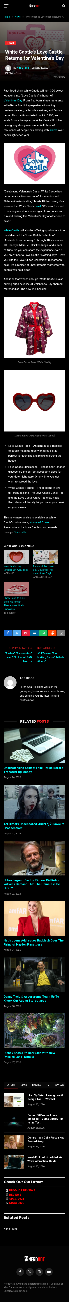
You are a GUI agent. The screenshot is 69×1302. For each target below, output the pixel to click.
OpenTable (20, 532)
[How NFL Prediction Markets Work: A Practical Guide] (14, 1162)
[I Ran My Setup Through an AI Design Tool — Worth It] (14, 1100)
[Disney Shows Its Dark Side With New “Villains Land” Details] (34, 1030)
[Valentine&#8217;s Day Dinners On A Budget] (16, 557)
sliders (53, 130)
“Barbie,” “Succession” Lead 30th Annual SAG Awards (18, 657)
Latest (10, 1085)
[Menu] (6, 6)
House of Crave (39, 522)
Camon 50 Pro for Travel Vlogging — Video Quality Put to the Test (45, 1119)
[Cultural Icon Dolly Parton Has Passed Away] (14, 1142)
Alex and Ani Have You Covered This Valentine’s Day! (43, 570)
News (10, 43)
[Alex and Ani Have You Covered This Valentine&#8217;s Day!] (45, 557)
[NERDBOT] (34, 6)
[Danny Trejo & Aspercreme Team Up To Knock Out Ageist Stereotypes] (34, 974)
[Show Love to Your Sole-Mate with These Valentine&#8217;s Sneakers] (16, 589)
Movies (36, 1085)
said (38, 206)
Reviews (59, 1085)
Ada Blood (23, 67)
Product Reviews (22, 1190)
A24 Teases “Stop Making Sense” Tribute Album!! (50, 657)
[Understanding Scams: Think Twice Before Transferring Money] (34, 745)
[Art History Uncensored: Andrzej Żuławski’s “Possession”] (34, 802)
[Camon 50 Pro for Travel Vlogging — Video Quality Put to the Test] (14, 1120)
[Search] (63, 6)
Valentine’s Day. (13, 100)
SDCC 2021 (16, 1198)
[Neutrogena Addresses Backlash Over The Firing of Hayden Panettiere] (34, 918)
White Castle (12, 230)
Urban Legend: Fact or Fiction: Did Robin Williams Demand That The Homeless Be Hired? (32, 884)
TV (47, 1085)
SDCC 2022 (16, 1203)
